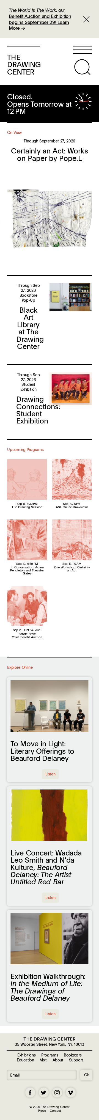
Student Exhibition (28, 386)
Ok (86, 1074)
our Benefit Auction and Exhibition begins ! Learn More (40, 19)
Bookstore (73, 1055)
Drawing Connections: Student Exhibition (38, 410)
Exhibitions (26, 1055)
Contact (55, 1110)
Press (42, 1110)
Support (76, 1060)
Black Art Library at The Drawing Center (30, 328)
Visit (43, 1060)
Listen (50, 774)
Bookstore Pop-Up (28, 297)
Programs (49, 1055)
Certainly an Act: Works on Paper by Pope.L (49, 154)
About (58, 1060)
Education (25, 1060)
